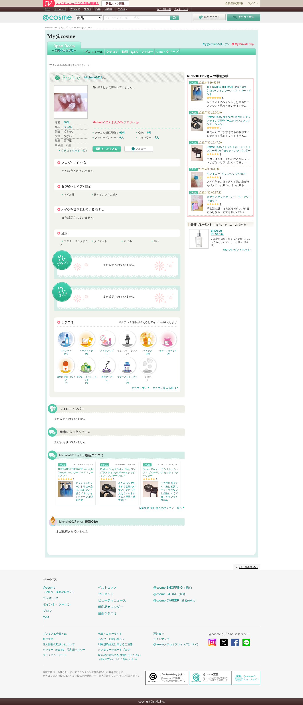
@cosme (59, 589)
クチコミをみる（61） (74, 150)
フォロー (147, 52)
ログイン (252, 3)
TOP (47, 9)
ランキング (60, 9)
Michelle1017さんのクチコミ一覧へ (160, 508)
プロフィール (93, 52)
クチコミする (139, 388)
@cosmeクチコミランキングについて (176, 644)
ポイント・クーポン (57, 604)
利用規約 (48, 639)
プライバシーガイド (55, 655)
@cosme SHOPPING (173, 587)
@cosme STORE (170, 594)
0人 (121, 137)
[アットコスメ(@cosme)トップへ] (57, 18)
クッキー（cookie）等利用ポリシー (64, 649)
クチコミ (112, 52)
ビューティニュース (112, 600)
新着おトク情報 (115, 3)
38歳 (66, 122)
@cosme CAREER (175, 600)
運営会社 (158, 633)
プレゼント (106, 594)
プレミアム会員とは (55, 633)
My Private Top (244, 44)
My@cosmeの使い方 (215, 44)
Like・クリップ (167, 52)
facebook (235, 642)
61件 (122, 132)
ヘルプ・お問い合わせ (111, 639)
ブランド (75, 9)
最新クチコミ (107, 613)
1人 (157, 137)
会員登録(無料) (234, 3)
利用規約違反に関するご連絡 (115, 644)
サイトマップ (161, 639)
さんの (115, 122)
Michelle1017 (93, 77)
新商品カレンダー (110, 607)
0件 (149, 132)
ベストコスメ (181, 9)
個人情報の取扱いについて (59, 644)
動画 (125, 52)
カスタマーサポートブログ (114, 649)
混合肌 (68, 127)
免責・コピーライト (110, 633)
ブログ (87, 9)
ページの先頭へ (248, 567)
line (246, 642)
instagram (212, 642)
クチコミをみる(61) (164, 388)
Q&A (97, 9)
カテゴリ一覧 (164, 9)
